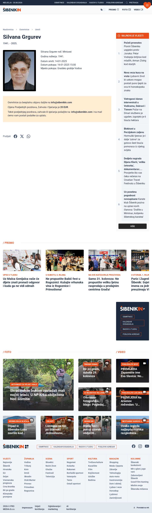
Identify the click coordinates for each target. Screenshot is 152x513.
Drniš (26, 473)
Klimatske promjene (7, 495)
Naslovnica (8, 29)
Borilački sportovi (75, 473)
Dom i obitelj (115, 483)
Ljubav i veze (115, 487)
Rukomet (71, 469)
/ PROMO (8, 242)
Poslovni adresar (131, 334)
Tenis (69, 480)
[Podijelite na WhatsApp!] (28, 136)
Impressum (27, 507)
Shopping (113, 462)
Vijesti (7, 459)
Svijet (5, 476)
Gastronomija (115, 480)
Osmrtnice (24, 29)
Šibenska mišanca (139, 489)
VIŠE (132, 226)
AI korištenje (71, 507)
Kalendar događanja (128, 323)
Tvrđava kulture (95, 462)
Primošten (29, 487)
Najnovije (7, 462)
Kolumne (136, 459)
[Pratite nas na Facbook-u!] (133, 446)
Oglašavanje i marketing (54, 507)
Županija (29, 459)
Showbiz (49, 462)
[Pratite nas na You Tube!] (147, 446)
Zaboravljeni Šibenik (137, 476)
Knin (26, 469)
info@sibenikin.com (61, 102)
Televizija (50, 476)
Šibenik (6, 466)
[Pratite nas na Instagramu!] (140, 446)
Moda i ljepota (116, 466)
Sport (70, 459)
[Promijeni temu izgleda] (103, 9)
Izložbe (91, 476)
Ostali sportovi (74, 483)
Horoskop (113, 491)
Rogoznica (29, 491)
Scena (49, 459)
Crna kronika (9, 486)
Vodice (27, 462)
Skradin (27, 476)
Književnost (93, 473)
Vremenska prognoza (8, 481)
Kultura (92, 459)
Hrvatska (7, 469)
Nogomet (71, 462)
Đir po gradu (8, 490)
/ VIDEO (120, 352)
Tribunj (27, 466)
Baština (91, 480)
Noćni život (51, 466)
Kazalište (92, 466)
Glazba (49, 469)
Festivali (50, 473)
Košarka (71, 466)
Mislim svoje (137, 485)
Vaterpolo (71, 476)
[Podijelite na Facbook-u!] (15, 136)
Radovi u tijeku (130, 329)
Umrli (37, 29)
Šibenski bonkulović (136, 463)
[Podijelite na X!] (22, 136)
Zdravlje (113, 469)
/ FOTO (7, 352)
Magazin (114, 459)
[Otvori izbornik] (147, 5)
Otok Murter (29, 480)
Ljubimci (113, 494)
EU (4, 473)
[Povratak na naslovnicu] (51, 9)
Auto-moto (114, 476)
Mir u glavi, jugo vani (138, 470)
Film (90, 469)
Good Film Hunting (139, 482)
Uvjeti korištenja (39, 507)
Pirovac (27, 483)
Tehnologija (115, 473)
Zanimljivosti (115, 498)
